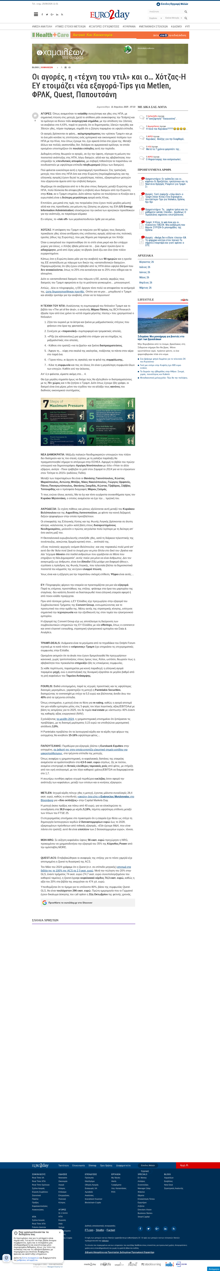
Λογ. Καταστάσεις (118, 1188)
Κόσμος (61, 1188)
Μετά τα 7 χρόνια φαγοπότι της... (163, 148)
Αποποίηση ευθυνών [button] (146, 48)
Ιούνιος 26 (144, 272)
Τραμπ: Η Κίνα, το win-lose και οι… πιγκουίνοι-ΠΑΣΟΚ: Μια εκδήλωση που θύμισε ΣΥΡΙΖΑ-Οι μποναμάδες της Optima (164, 226)
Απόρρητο (214, 1269)
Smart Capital (144, 1217)
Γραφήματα (116, 1185)
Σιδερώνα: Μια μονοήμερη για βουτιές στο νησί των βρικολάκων (161, 338)
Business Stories (145, 1213)
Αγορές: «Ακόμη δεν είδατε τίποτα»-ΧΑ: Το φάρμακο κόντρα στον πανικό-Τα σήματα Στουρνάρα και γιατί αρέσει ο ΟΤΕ (165, 241)
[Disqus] (83, 968)
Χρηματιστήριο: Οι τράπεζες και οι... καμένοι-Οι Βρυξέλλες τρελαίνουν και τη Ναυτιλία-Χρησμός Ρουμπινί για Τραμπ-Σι (165, 183)
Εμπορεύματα (64, 1231)
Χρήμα (61, 1227)
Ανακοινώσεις (38, 1210)
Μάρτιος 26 (145, 288)
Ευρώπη (62, 1220)
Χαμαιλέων (168, 1178)
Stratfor (100, 1230)
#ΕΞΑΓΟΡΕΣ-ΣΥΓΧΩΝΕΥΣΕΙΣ (104, 26)
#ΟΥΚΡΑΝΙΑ (129, 26)
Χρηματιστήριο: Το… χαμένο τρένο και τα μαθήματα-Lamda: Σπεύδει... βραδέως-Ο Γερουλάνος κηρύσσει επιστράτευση (165, 212)
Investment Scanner (93, 1199)
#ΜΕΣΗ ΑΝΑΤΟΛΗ (42, 26)
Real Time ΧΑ (38, 1178)
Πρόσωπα (89, 1178)
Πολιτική (62, 1199)
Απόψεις (141, 1181)
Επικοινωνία (78, 1165)
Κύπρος (61, 1202)
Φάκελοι (141, 1192)
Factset (111, 1230)
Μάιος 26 (144, 277)
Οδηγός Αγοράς (92, 1185)
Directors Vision (145, 1210)
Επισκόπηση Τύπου (146, 1199)
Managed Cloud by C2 (55, 1267)
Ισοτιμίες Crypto (65, 1238)
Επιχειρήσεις (63, 1195)
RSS (113, 1192)
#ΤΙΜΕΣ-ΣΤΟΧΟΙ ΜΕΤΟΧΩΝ (70, 26)
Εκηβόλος (168, 1181)
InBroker (105, 1241)
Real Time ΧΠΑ (39, 1181)
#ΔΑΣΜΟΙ (176, 26)
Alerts (113, 1181)
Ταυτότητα (63, 1165)
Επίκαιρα (62, 1192)
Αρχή (182, 1165)
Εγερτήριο (142, 1202)
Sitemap (92, 1165)
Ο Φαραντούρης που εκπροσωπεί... (164, 158)
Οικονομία (62, 1181)
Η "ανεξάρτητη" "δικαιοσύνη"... (161, 117)
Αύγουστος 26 (146, 262)
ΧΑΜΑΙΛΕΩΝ (47, 67)
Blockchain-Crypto (93, 1202)
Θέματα (141, 1195)
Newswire (62, 1178)
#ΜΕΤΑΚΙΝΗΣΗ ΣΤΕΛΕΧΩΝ (153, 26)
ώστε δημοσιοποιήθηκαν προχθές (65, 291)
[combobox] (155, 18)
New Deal (168, 1185)
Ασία (60, 1224)
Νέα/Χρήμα (90, 1181)
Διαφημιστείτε (123, 1165)
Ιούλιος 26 (144, 267)
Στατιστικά (36, 1195)
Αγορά (61, 1185)
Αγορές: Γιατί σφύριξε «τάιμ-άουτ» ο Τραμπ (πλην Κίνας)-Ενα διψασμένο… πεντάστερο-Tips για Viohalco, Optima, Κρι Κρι (164, 198)
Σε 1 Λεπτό (63, 1213)
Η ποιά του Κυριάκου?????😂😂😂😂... (166, 127)
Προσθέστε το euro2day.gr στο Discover (70, 902)
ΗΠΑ (60, 1217)
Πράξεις (35, 1202)
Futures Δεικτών (39, 1227)
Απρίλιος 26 (145, 282)
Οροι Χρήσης (106, 1165)
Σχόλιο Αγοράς (38, 1188)
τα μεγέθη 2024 (65, 719)
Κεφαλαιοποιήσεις (40, 1206)
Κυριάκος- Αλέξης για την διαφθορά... (165, 137)
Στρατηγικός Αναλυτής (173, 1188)
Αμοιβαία (89, 1192)
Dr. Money (142, 1178)
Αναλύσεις (89, 1195)
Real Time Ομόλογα (40, 1185)
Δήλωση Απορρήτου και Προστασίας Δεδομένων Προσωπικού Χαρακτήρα (119, 1252)
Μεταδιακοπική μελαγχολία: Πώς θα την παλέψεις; (164, 378)
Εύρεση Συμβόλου (40, 1192)
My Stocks (115, 1178)
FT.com (89, 1230)
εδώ (162, 35)
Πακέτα (35, 1199)
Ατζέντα (141, 1206)
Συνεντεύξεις (143, 1185)
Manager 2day (144, 1188)
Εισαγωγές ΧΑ (91, 1188)
